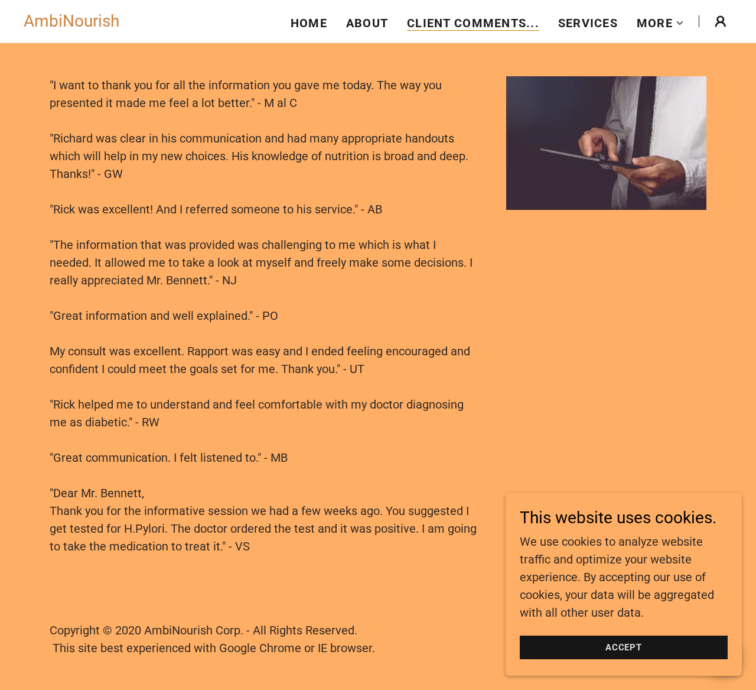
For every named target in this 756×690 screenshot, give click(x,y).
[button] (661, 23)
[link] (71, 22)
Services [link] (588, 23)
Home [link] (309, 23)
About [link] (367, 23)
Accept (624, 647)
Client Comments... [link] (473, 23)
